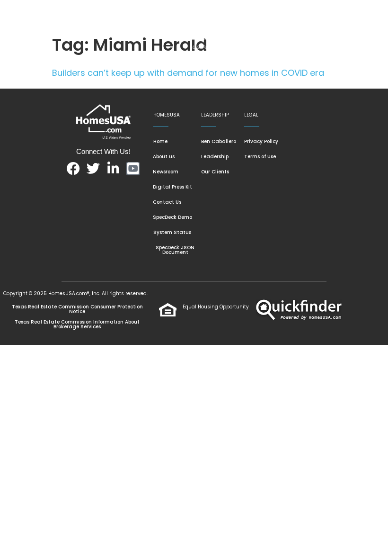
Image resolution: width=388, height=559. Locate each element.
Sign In (199, 82)
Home (102, 60)
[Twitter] (93, 168)
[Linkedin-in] (113, 168)
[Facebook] (73, 168)
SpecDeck (110, 82)
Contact (158, 82)
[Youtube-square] (133, 168)
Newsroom (242, 60)
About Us (190, 60)
